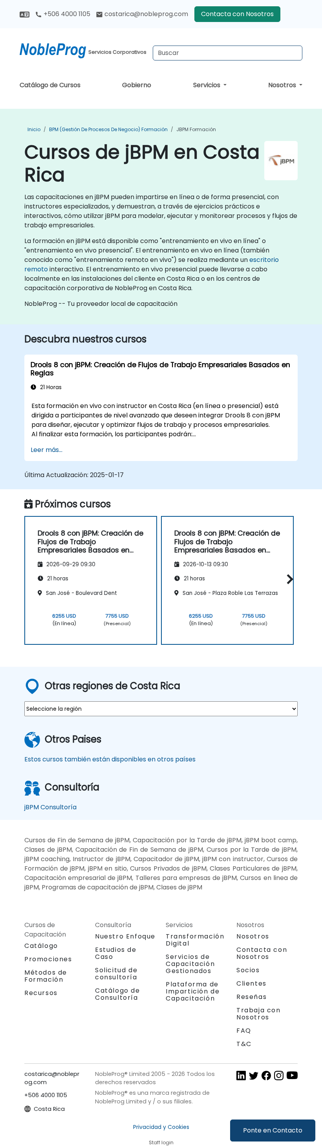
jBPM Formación (196, 129)
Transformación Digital (195, 940)
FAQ (243, 1030)
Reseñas (251, 996)
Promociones (48, 959)
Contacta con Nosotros (237, 13)
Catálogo (41, 945)
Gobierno (136, 85)
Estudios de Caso (116, 953)
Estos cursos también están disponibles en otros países (110, 759)
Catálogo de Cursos (50, 85)
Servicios (207, 85)
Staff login (161, 1142)
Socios (248, 970)
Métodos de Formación (45, 976)
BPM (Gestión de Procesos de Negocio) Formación (108, 129)
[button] (288, 579)
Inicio (33, 129)
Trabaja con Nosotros (258, 1014)
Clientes (251, 983)
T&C (244, 1043)
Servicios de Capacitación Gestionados (190, 963)
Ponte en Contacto (272, 1130)
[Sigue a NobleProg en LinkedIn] (241, 1074)
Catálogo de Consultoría (117, 994)
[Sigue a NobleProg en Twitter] (253, 1074)
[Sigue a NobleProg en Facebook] (266, 1074)
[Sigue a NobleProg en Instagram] (279, 1074)
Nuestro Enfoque (125, 936)
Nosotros (283, 85)
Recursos (41, 992)
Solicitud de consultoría (116, 974)
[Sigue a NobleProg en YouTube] (292, 1074)
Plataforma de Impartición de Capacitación (193, 991)
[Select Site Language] (24, 13)
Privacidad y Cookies (161, 1127)
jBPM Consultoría (50, 807)
